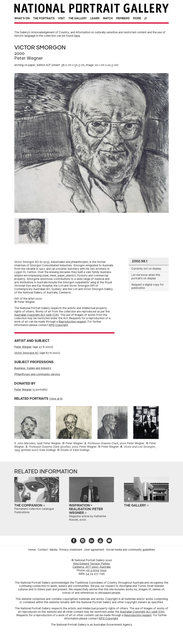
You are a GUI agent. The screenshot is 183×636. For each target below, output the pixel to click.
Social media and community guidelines (130, 549)
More (137, 18)
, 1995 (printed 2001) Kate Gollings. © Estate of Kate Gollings (84, 448)
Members (123, 18)
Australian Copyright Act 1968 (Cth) (36, 315)
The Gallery (77, 18)
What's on (22, 18)
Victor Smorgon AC (26, 353)
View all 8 (56, 398)
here (77, 35)
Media (53, 549)
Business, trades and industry (32, 368)
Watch (108, 18)
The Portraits (44, 18)
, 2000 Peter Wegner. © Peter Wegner (74, 446)
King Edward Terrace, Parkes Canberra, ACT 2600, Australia (91, 565)
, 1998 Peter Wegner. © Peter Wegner (50, 443)
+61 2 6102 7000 (96, 570)
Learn (94, 18)
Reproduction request (72, 321)
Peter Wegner (28, 58)
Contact (43, 549)
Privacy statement (70, 549)
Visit (61, 18)
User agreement (94, 549)
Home (32, 549)
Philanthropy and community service (37, 374)
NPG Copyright (58, 325)
